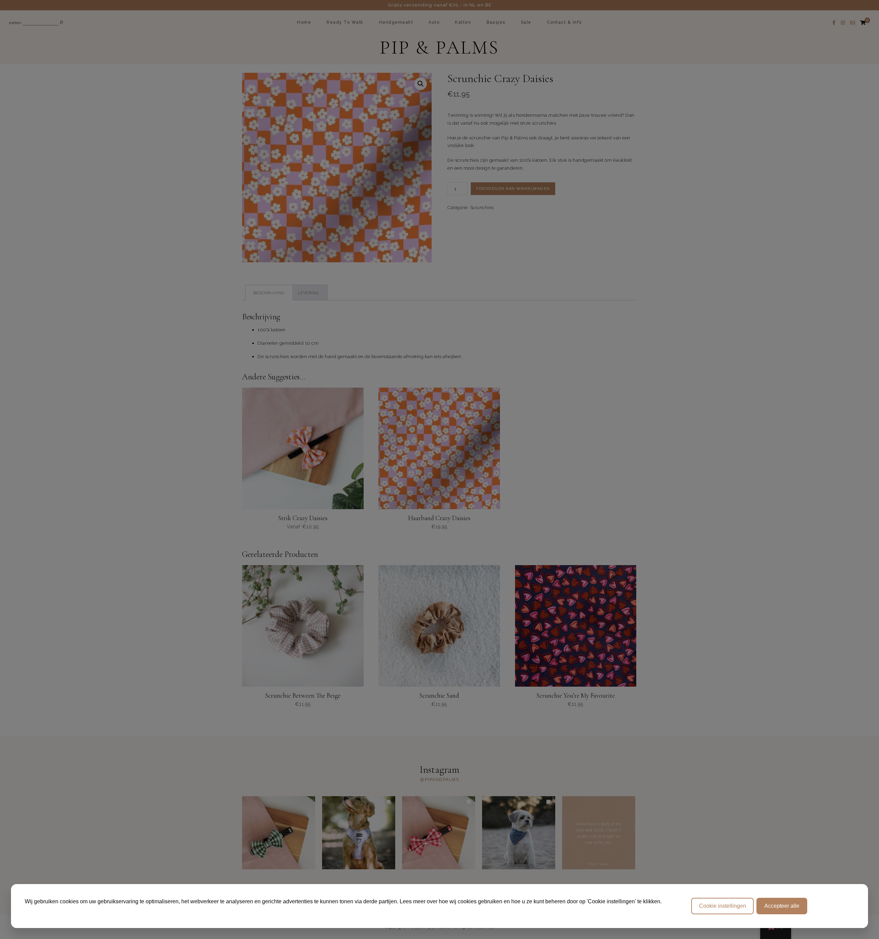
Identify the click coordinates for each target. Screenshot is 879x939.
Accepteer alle (781, 906)
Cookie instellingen (722, 906)
